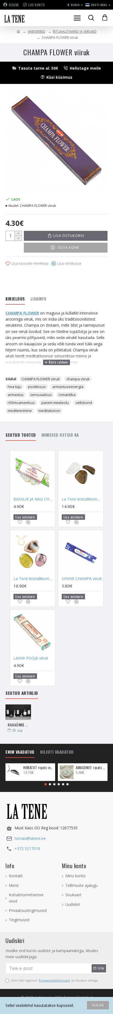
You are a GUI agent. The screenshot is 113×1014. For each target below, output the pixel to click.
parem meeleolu (55, 402)
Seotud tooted (20, 435)
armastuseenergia (67, 386)
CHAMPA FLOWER (22, 313)
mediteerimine (20, 410)
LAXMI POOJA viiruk (30, 658)
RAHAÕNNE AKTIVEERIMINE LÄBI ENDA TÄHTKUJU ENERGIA (18, 725)
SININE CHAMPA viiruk (82, 578)
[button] (45, 784)
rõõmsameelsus (21, 402)
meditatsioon (49, 410)
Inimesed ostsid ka (60, 435)
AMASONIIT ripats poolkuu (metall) (91, 767)
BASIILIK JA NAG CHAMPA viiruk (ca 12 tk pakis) (33, 499)
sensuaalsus (41, 394)
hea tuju (14, 386)
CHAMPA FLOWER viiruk (40, 378)
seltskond (83, 402)
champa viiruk (78, 378)
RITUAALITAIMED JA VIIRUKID (75, 31)
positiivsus (37, 386)
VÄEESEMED (36, 31)
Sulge (98, 1004)
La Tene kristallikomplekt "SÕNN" (33, 578)
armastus (16, 394)
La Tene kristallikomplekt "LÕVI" (82, 499)
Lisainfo (38, 299)
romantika (66, 394)
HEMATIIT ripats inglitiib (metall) (38, 767)
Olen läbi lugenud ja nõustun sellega (54, 980)
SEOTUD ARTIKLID (21, 693)
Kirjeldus (15, 299)
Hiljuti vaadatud (57, 752)
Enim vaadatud (20, 752)
